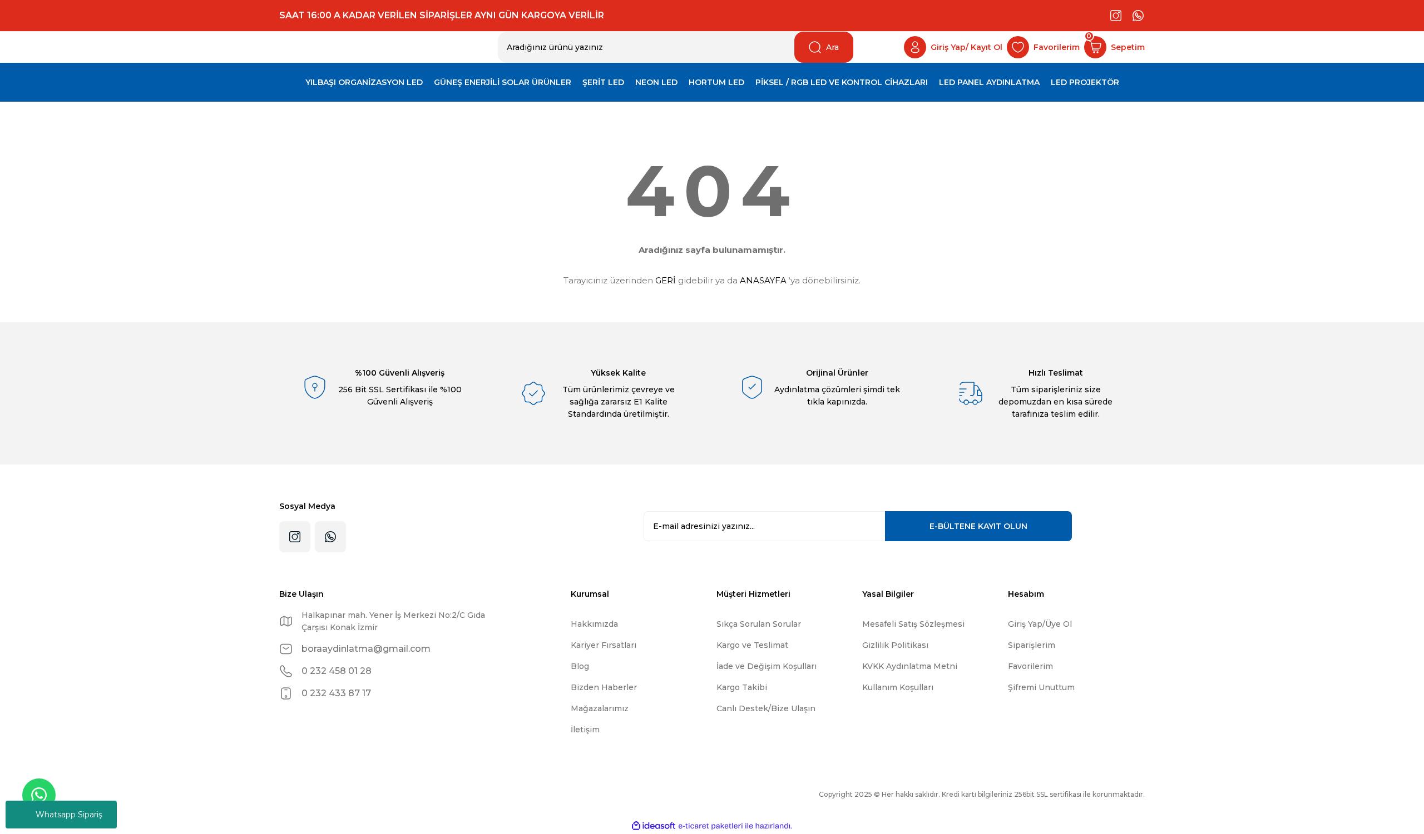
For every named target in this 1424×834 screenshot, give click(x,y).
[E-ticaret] (710, 826)
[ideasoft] (653, 826)
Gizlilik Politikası (895, 645)
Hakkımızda (594, 624)
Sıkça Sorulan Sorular (758, 624)
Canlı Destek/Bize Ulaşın (765, 708)
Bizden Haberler (604, 687)
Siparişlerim (1031, 645)
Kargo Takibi (741, 687)
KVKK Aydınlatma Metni (909, 666)
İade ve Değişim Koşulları (766, 666)
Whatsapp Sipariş (69, 815)
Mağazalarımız (600, 708)
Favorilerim (1030, 666)
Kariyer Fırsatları (603, 645)
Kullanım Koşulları (897, 687)
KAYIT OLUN (978, 526)
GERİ (665, 280)
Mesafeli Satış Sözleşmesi (913, 624)
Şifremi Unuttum (1041, 687)
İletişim (585, 730)
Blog (580, 666)
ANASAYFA (763, 280)
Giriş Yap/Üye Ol (1040, 624)
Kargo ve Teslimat (752, 645)
